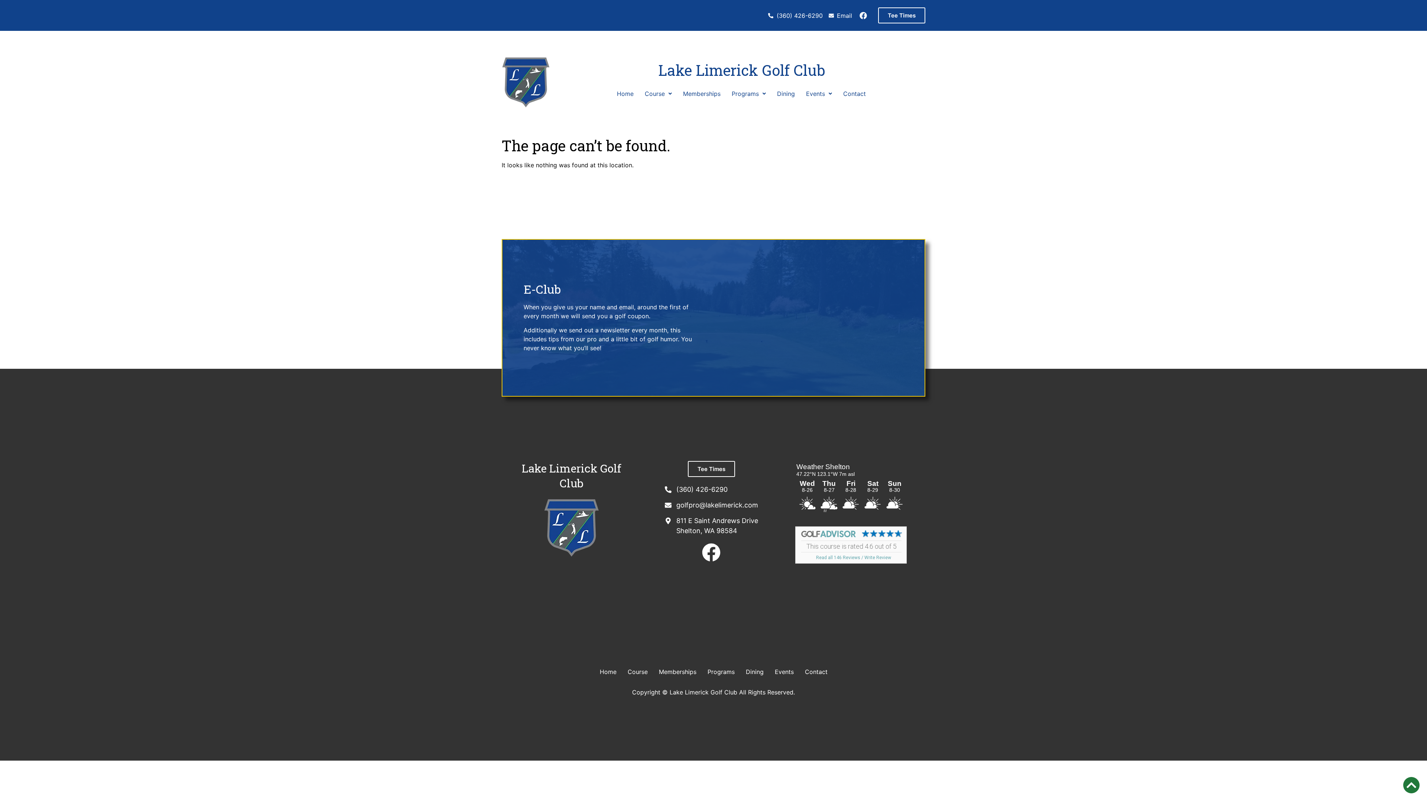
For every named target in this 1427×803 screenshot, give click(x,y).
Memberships (702, 93)
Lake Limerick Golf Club (741, 70)
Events (815, 93)
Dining (786, 93)
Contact (854, 93)
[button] (658, 93)
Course (655, 93)
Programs (745, 93)
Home (625, 93)
